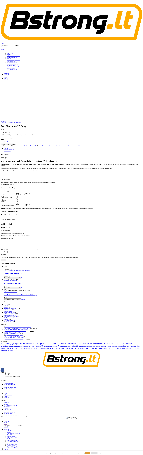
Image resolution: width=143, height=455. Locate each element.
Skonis (2, 139)
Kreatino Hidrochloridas (118, 346)
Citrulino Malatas (98, 343)
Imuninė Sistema (75, 346)
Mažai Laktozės (30, 348)
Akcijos (5, 270)
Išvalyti (6, 141)
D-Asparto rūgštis (121, 343)
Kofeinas (103, 346)
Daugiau (23, 299)
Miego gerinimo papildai (9, 312)
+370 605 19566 (6, 374)
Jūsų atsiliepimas (5, 249)
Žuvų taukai (10, 350)
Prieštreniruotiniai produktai (14, 122)
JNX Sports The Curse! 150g (12, 283)
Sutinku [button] (88, 453)
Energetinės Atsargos (61, 145)
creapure (115, 343)
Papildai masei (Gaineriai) (10, 313)
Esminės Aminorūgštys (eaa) (26, 346)
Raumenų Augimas (92, 348)
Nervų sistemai (46, 348)
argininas (53, 145)
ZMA (6, 350)
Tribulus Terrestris (121, 348)
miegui (41, 348)
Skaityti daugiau (102, 453)
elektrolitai (129, 343)
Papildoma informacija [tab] (9, 211)
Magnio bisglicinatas (17, 348)
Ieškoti (16, 45)
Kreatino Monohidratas (131, 346)
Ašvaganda (34, 343)
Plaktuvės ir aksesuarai (9, 315)
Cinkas (89, 344)
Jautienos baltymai (95, 346)
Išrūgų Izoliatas (86, 346)
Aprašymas (6, 148)
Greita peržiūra (7, 277)
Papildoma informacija (9, 149)
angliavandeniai (20, 344)
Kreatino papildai (8, 311)
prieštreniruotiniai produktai (73, 145)
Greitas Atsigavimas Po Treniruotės (55, 346)
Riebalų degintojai (25, 270)
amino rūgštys (47, 145)
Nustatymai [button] (94, 453)
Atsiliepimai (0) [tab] (6, 224)
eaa (125, 343)
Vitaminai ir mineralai (9, 322)
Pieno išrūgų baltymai (57, 348)
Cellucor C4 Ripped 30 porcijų (13, 273)
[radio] (10, 138)
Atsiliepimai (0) (7, 151)
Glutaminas (38, 346)
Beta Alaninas (81, 343)
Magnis (23, 348)
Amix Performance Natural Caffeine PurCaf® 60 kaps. (20, 295)
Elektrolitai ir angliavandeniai (10, 308)
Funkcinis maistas (8, 309)
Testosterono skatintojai (9, 320)
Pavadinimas (4, 251)
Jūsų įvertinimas (5, 238)
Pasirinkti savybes (25, 277)
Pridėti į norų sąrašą (11, 144)
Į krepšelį (3, 144)
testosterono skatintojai (111, 348)
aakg (42, 145)
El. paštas (3, 254)
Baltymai (6, 307)
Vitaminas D (128, 348)
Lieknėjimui (9, 348)
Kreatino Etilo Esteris (110, 346)
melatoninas (37, 348)
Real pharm (3, 121)
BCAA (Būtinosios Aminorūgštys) (65, 343)
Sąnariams (6, 319)
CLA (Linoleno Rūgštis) (109, 343)
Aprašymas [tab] (5, 154)
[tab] (73, 148)
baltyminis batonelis (49, 343)
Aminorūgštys (4, 122)
